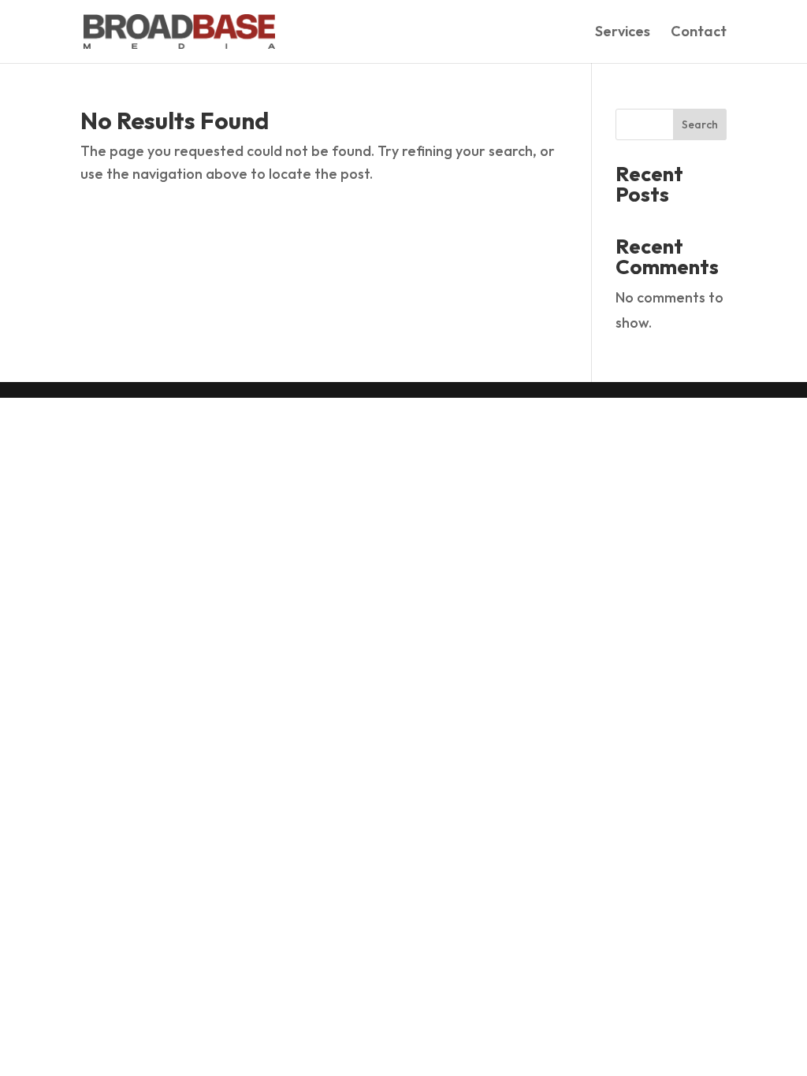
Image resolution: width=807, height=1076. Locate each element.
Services (622, 33)
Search (700, 124)
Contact (699, 33)
